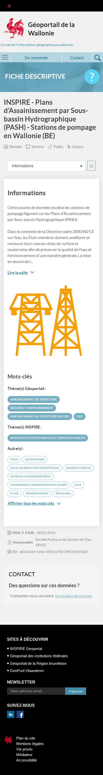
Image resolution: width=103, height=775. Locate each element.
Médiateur (24, 754)
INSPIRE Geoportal (26, 648)
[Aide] (91, 76)
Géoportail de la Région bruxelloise (38, 663)
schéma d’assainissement (30, 476)
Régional (63, 493)
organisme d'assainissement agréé (38, 484)
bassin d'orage (78, 468)
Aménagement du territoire (33, 399)
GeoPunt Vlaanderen (27, 670)
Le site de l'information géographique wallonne (37, 45)
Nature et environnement (31, 408)
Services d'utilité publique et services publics (47, 438)
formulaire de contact (73, 596)
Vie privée (24, 749)
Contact (77, 58)
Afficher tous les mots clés (31, 503)
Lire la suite (18, 272)
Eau (79, 416)
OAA (77, 484)
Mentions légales (30, 744)
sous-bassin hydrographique (34, 468)
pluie (14, 493)
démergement (37, 493)
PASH (14, 459)
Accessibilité (26, 760)
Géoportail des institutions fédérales (39, 656)
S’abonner (75, 691)
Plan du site (25, 738)
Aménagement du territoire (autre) (40, 416)
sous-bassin (34, 459)
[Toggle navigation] (9, 6)
